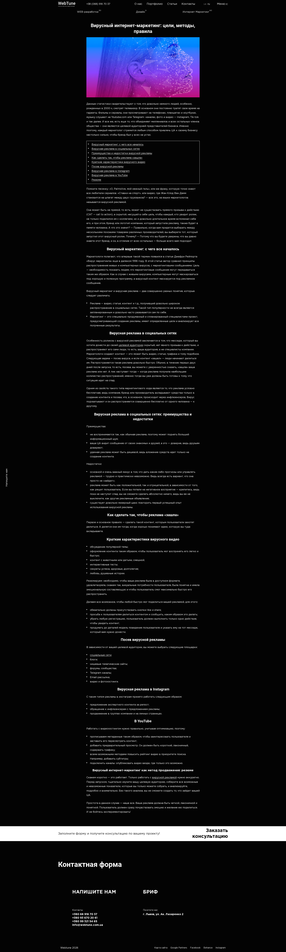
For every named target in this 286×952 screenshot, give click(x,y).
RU (208, 4)
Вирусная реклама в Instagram (111, 171)
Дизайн (140, 12)
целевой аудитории (131, 345)
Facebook (195, 948)
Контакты (188, 4)
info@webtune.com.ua (87, 925)
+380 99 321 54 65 (84, 921)
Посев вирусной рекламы (107, 167)
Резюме (96, 180)
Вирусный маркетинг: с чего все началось (117, 145)
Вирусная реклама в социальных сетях (116, 149)
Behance (208, 948)
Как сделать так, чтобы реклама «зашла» (117, 158)
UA (205, 4)
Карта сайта (160, 948)
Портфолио (155, 4)
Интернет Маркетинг (196, 12)
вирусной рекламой (164, 777)
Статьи (172, 4)
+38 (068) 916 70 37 (98, 4)
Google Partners (178, 948)
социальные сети (100, 655)
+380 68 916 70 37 (84, 914)
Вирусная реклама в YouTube (110, 175)
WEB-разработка (87, 12)
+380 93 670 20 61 (84, 918)
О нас (138, 4)
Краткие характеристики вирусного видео (118, 162)
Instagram (221, 948)
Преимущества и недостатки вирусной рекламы (122, 153)
